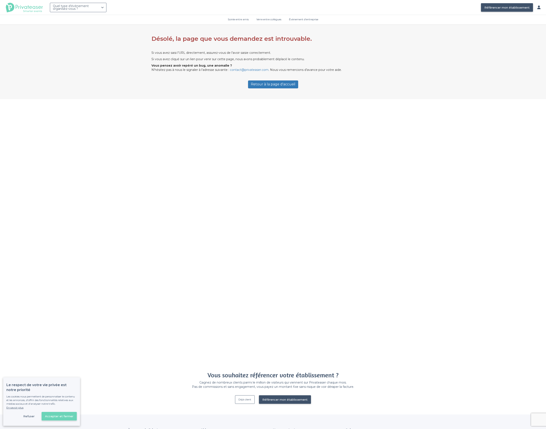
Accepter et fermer (59, 416)
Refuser (29, 416)
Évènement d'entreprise (303, 19)
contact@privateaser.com (249, 70)
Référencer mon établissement (507, 7)
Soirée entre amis (238, 19)
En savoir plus (14, 407)
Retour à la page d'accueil (273, 84)
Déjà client (244, 399)
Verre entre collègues (268, 19)
